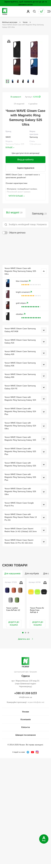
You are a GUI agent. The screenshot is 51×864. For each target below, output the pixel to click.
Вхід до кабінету (25, 159)
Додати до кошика (13, 623)
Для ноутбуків (32, 573)
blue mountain (22, 281)
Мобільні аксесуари (9, 22)
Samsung (39, 213)
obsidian (20, 314)
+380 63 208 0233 (25, 693)
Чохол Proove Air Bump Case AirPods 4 (37, 610)
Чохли (25, 22)
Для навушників (12, 573)
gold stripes (21, 303)
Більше (9, 147)
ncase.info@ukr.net (36, 702)
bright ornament (23, 292)
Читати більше (15, 196)
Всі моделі (14, 212)
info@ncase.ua (25, 697)
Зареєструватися (25, 168)
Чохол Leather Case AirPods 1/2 (13, 609)
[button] (23, 632)
